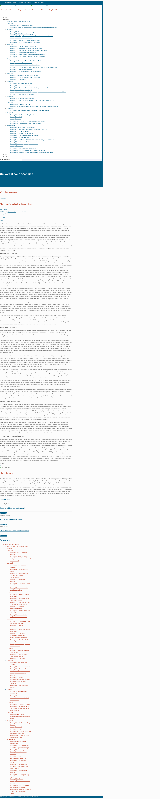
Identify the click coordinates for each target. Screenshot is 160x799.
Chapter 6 (10, 660)
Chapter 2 (10, 563)
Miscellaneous (11, 739)
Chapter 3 (10, 592)
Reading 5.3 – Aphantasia (18, 658)
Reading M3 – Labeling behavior (20, 750)
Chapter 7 (10, 689)
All (4, 217)
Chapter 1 (10, 550)
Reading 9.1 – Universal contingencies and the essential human (20, 717)
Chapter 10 (10, 721)
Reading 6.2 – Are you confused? (20, 667)
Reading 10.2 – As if (16, 727)
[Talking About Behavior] (31, 9)
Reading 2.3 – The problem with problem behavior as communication (19, 575)
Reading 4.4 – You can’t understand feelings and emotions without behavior (18, 636)
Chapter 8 (10, 702)
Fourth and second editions (11, 519)
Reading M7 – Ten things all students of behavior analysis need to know (19, 766)
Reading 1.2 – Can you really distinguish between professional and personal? (20, 559)
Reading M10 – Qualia (16, 779)
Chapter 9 (10, 712)
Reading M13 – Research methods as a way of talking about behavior (20, 791)
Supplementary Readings (11, 544)
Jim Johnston (12, 212)
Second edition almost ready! (12, 508)
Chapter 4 (10, 619)
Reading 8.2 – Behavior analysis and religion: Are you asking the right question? (19, 708)
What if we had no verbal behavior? (14, 531)
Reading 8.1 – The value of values (20, 704)
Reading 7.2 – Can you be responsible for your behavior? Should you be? (19, 698)
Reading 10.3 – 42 (15, 729)
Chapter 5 (10, 648)
